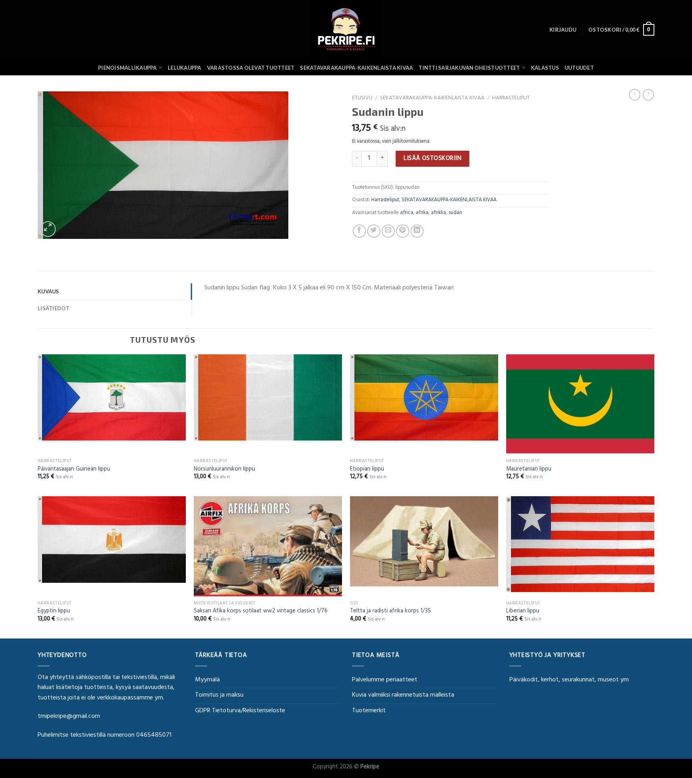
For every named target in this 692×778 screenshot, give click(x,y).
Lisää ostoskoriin (432, 159)
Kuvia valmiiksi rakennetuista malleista (403, 695)
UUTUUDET (579, 68)
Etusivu (362, 98)
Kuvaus (48, 291)
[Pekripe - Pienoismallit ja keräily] (346, 30)
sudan (455, 213)
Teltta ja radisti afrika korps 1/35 (390, 612)
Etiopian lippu (367, 470)
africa (406, 213)
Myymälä (207, 680)
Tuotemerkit (369, 711)
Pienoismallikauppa (127, 68)
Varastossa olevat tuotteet (251, 68)
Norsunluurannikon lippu (224, 470)
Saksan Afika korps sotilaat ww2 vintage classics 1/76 (261, 612)
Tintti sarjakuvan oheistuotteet (469, 68)
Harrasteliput (511, 98)
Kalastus (545, 68)
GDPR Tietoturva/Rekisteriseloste (240, 711)
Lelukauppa (184, 68)
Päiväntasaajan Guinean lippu (74, 470)
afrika (422, 213)
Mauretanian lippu (528, 470)
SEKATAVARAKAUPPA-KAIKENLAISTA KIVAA (356, 68)
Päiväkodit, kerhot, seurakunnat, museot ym (569, 680)
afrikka (438, 213)
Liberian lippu (522, 612)
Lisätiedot (54, 308)
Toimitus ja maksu (219, 695)
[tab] (115, 291)
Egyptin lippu (54, 612)
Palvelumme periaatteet (384, 680)
